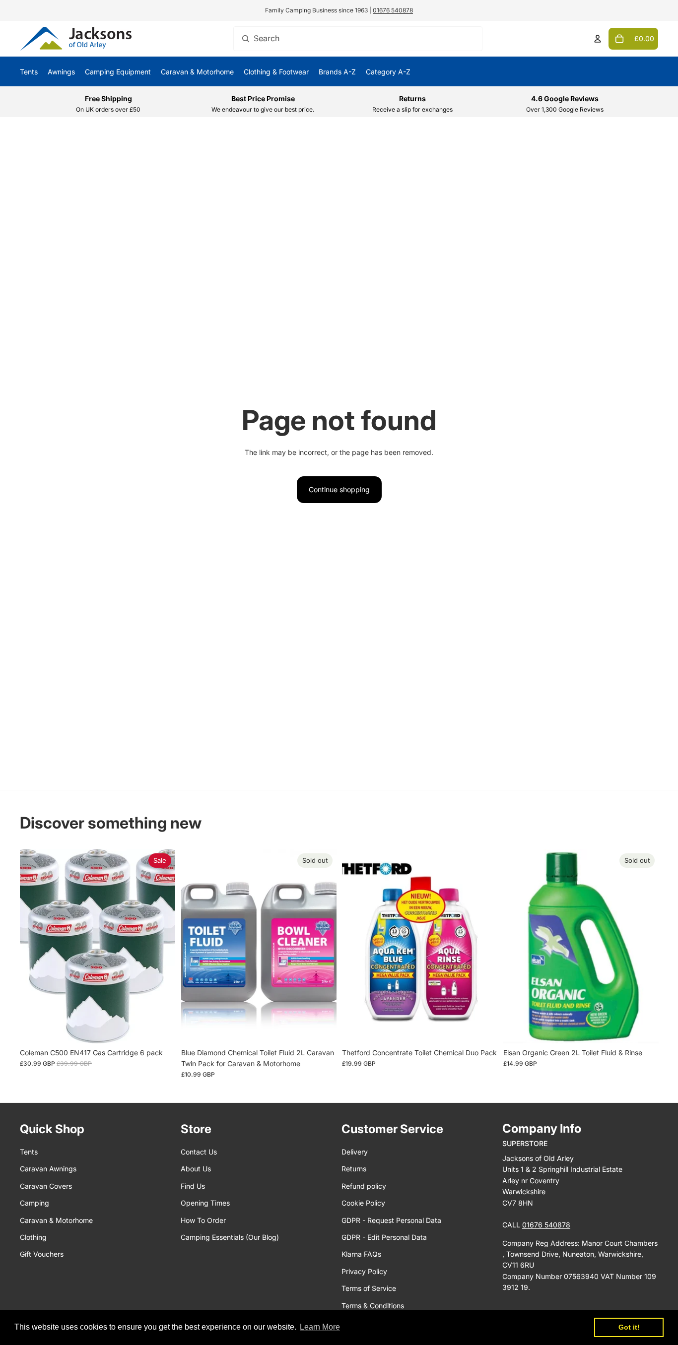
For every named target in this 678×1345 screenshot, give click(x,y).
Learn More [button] (320, 1327)
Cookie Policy (363, 1203)
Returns (353, 1168)
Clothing (33, 1237)
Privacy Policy (364, 1271)
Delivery (354, 1152)
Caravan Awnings (48, 1168)
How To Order (203, 1220)
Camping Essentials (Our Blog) (230, 1237)
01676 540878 (393, 10)
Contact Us (199, 1152)
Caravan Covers (46, 1186)
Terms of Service (368, 1288)
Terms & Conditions (372, 1305)
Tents (29, 1152)
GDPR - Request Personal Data (391, 1220)
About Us (196, 1168)
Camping (34, 1203)
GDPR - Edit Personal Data (384, 1237)
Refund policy (363, 1186)
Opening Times (205, 1203)
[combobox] (357, 38)
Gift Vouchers (42, 1254)
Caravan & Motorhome (56, 1220)
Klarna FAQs (361, 1254)
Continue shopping (339, 489)
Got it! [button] (629, 1327)
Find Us (193, 1186)
